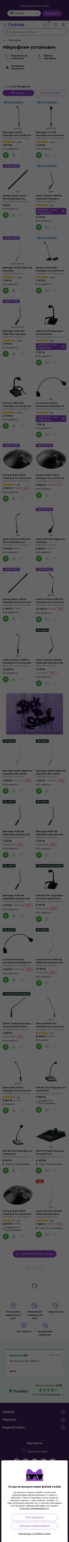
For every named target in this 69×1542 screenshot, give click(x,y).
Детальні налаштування (34, 1526)
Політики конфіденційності (34, 1508)
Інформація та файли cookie (35, 1533)
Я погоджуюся (35, 1517)
